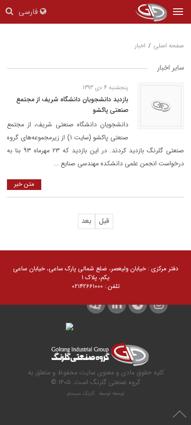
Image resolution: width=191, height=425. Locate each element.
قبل (104, 221)
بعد (86, 221)
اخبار (140, 46)
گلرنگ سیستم (82, 394)
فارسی (29, 12)
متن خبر (24, 184)
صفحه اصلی (168, 46)
